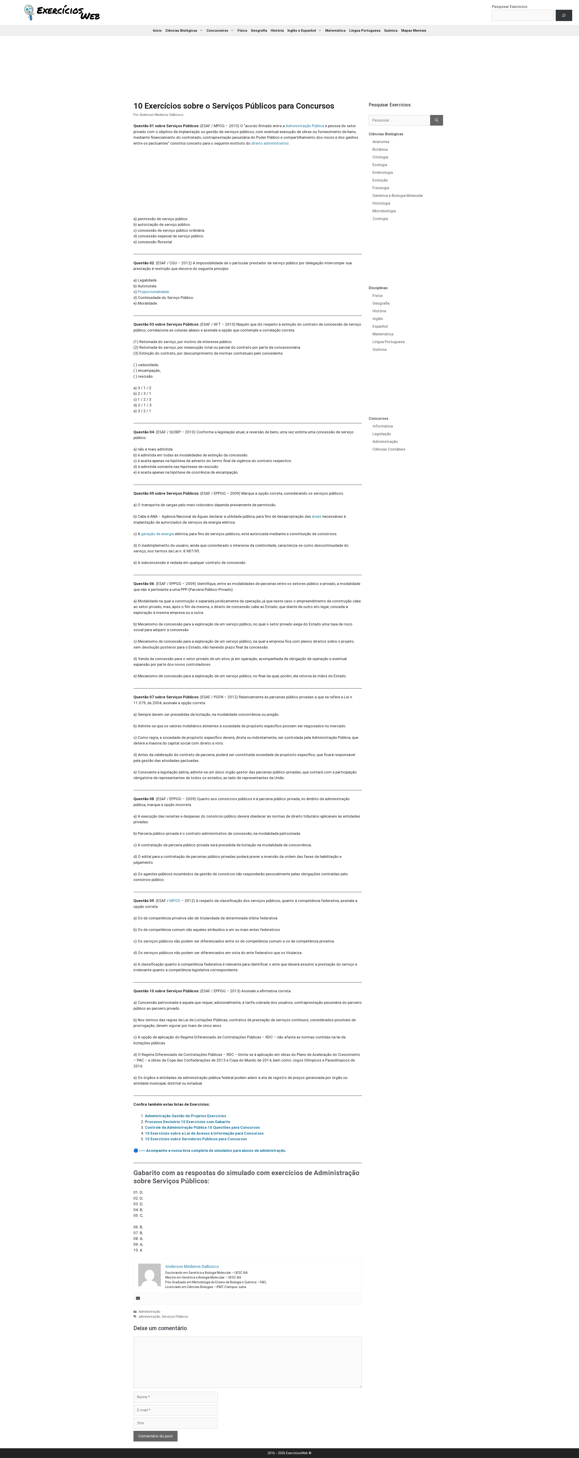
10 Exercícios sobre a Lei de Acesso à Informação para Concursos (204, 1133)
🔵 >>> (209, 1150)
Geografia (259, 31)
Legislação (382, 434)
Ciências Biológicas (181, 31)
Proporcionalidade (153, 291)
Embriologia (383, 172)
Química (391, 31)
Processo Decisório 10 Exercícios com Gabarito (187, 1121)
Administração (149, 1312)
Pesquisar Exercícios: (510, 6)
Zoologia (380, 218)
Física (242, 31)
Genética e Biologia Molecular (398, 195)
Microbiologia (384, 211)
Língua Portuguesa (364, 31)
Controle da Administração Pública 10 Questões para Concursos (202, 1127)
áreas (316, 516)
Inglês (378, 318)
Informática (383, 426)
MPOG (174, 900)
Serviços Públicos (175, 1317)
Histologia (381, 203)
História (277, 31)
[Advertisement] (289, 65)
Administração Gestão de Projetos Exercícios (185, 1116)
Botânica (380, 149)
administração (149, 1317)
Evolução (380, 180)
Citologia (380, 157)
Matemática (335, 31)
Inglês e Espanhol (301, 31)
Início (157, 31)
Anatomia (381, 141)
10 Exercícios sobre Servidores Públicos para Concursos (196, 1139)
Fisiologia (381, 188)
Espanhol (380, 326)
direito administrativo (270, 143)
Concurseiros (217, 31)
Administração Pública (305, 126)
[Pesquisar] (436, 120)
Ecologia (380, 164)
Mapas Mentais (413, 31)
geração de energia (157, 534)
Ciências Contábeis (389, 449)
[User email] (138, 1298)
